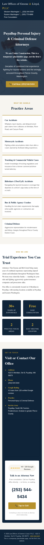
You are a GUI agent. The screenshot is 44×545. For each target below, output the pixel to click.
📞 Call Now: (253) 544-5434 (22, 84)
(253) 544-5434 (22, 493)
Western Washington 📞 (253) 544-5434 (19, 12)
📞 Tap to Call (22, 506)
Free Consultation (10, 17)
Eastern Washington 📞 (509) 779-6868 (18, 14)
